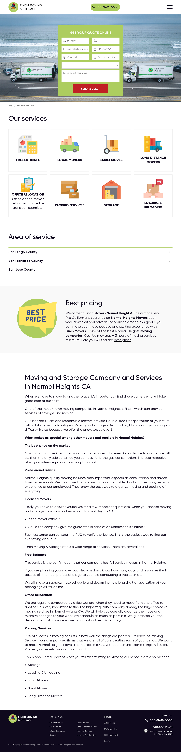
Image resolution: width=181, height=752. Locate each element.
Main (10, 106)
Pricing (108, 717)
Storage (53, 735)
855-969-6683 (107, 7)
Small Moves (55, 727)
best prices (122, 340)
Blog (107, 741)
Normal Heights (26, 105)
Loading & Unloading (86, 735)
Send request (90, 88)
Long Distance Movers (87, 727)
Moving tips (110, 729)
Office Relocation (57, 731)
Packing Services (84, 731)
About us (109, 723)
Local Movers (83, 723)
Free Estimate (56, 723)
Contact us (111, 735)
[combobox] (90, 65)
